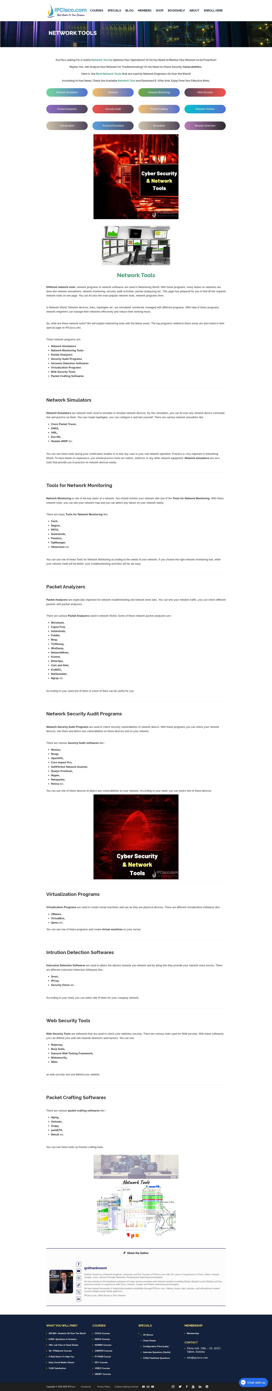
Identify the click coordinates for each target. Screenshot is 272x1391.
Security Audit (113, 109)
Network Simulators (67, 92)
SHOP (160, 10)
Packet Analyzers (67, 109)
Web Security (205, 92)
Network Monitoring (159, 92)
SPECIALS (114, 10)
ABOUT (194, 10)
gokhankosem (95, 1268)
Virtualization (67, 125)
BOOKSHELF (176, 10)
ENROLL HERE (213, 10)
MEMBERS (144, 10)
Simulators (159, 125)
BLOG (129, 10)
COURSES (96, 10)
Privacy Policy (103, 1386)
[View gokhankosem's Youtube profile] (78, 1271)
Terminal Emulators (113, 125)
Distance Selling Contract (126, 1386)
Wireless (113, 92)
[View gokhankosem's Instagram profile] (78, 1278)
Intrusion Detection (205, 125)
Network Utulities (205, 109)
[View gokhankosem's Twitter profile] (78, 1292)
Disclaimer (86, 1386)
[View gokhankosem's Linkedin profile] (78, 1299)
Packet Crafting (159, 109)
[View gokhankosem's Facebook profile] (78, 1264)
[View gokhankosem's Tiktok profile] (78, 1285)
